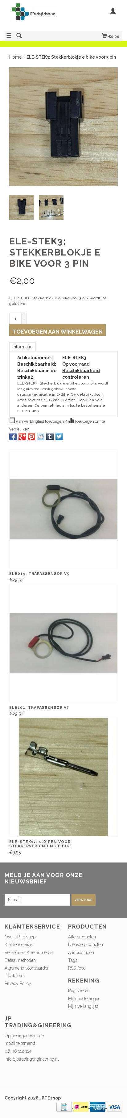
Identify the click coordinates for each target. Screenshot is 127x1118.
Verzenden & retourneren (29, 952)
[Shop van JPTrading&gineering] (34, 14)
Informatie (22, 346)
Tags (72, 960)
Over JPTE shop (20, 936)
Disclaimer (15, 975)
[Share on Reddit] (40, 436)
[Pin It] (31, 436)
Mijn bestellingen (84, 998)
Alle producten (82, 936)
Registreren (79, 990)
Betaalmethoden (20, 960)
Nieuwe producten (85, 944)
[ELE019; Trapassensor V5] (63, 509)
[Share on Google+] (22, 436)
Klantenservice (18, 944)
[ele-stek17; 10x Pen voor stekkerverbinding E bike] (63, 777)
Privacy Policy (18, 983)
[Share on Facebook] (13, 436)
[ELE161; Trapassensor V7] (63, 643)
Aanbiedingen (81, 952)
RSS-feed (77, 968)
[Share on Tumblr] (50, 436)
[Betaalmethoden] (64, 1106)
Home (15, 57)
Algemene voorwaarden (27, 968)
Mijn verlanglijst (83, 1006)
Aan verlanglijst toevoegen (40, 421)
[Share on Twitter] (59, 436)
